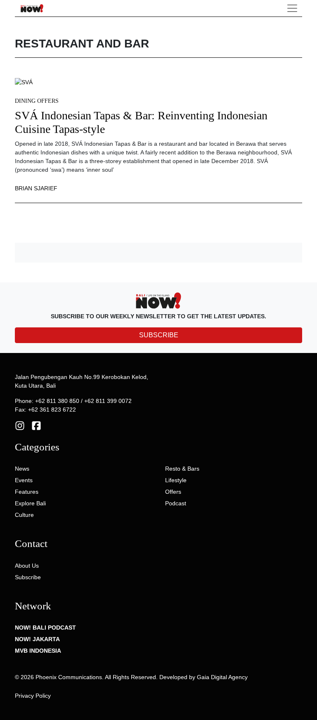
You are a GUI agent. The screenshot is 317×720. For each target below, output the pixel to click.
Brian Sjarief (36, 188)
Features (26, 491)
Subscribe (28, 577)
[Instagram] (20, 425)
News (22, 468)
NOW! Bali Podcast (45, 627)
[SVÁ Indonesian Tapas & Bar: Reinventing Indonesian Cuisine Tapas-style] (24, 81)
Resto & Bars (182, 468)
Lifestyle (176, 480)
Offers (173, 491)
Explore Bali (30, 503)
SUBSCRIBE (158, 335)
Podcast (175, 503)
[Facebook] (36, 425)
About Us (27, 565)
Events (24, 480)
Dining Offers (37, 101)
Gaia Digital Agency (222, 677)
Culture (24, 515)
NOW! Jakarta (37, 639)
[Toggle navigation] (292, 8)
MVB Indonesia (38, 650)
